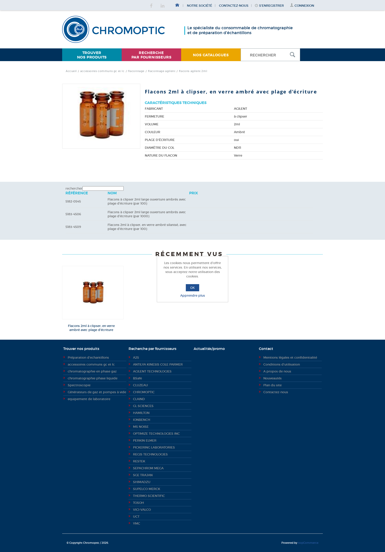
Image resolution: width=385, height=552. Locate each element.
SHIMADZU (141, 482)
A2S (136, 358)
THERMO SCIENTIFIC (149, 496)
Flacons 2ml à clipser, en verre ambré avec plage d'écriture (91, 328)
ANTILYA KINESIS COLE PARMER (158, 364)
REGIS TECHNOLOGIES (150, 454)
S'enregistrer (271, 6)
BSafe (137, 378)
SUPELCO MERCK (146, 489)
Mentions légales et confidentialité (290, 358)
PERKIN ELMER (144, 440)
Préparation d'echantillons (88, 358)
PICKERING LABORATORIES (154, 447)
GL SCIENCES (143, 406)
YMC (136, 523)
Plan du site (272, 385)
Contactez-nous (233, 6)
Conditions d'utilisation (281, 364)
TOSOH (138, 503)
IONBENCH (141, 420)
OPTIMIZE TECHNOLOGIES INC (156, 434)
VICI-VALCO (142, 510)
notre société (199, 6)
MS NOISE (141, 427)
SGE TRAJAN (143, 475)
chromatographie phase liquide (92, 378)
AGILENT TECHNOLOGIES (152, 371)
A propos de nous (277, 371)
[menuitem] (92, 54)
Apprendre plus (192, 296)
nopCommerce (308, 542)
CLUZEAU (140, 385)
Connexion (304, 6)
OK (192, 287)
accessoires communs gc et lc (91, 364)
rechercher (74, 188)
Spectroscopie (79, 385)
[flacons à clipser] (93, 292)
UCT (136, 517)
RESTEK (139, 461)
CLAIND (139, 399)
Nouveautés (272, 378)
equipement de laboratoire (89, 399)
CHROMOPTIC (144, 392)
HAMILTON (141, 413)
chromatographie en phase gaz (92, 371)
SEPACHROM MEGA (148, 468)
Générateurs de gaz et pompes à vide (97, 392)
